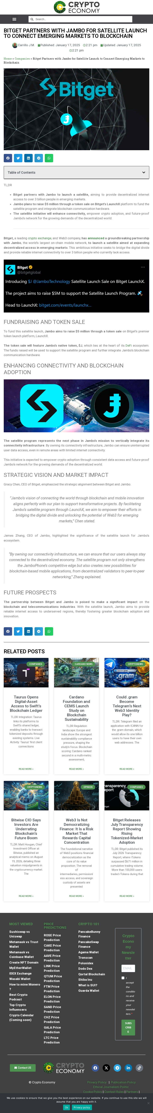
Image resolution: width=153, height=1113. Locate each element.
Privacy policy (82, 1107)
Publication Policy (123, 1082)
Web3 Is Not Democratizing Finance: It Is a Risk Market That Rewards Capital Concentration (76, 831)
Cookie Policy (92, 1092)
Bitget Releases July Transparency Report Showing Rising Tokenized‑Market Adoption (127, 831)
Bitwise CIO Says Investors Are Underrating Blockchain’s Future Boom (26, 829)
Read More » (26, 769)
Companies (22, 58)
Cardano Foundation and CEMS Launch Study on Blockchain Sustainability (76, 708)
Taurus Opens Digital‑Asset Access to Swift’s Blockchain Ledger (26, 704)
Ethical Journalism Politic (111, 1087)
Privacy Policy (97, 1082)
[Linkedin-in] (128, 1068)
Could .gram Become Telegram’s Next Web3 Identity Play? (127, 706)
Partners (132, 1092)
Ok (66, 1107)
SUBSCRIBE (128, 1027)
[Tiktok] (139, 1068)
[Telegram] (117, 1068)
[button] (14, 19)
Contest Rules (114, 1092)
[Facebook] (95, 1068)
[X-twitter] (106, 1068)
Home (8, 58)
